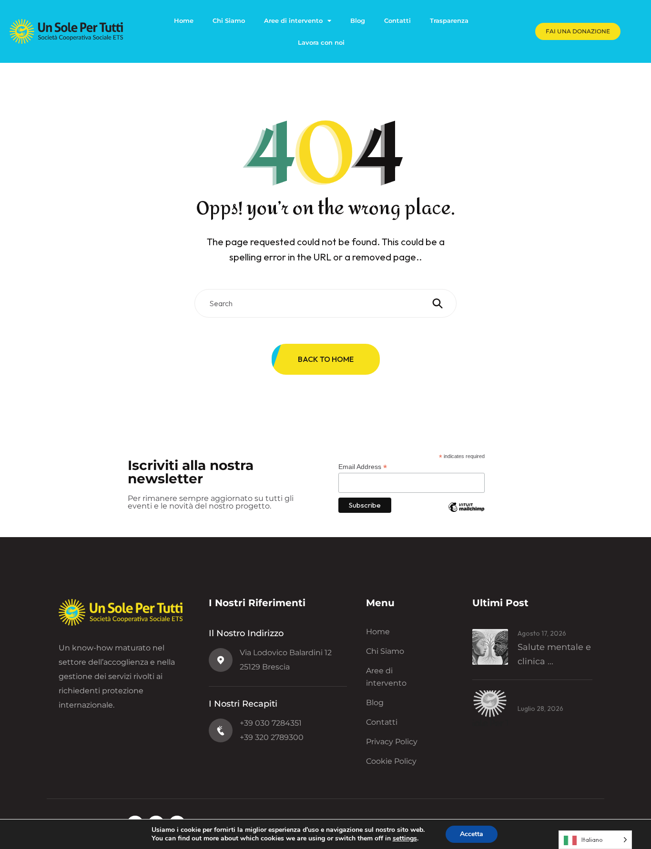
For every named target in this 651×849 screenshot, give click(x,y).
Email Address (362, 466)
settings (405, 838)
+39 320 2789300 (272, 737)
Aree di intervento (293, 20)
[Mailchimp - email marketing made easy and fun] (466, 514)
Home (183, 20)
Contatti (397, 20)
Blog (357, 20)
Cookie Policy (391, 761)
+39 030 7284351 (271, 723)
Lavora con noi (321, 42)
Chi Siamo (229, 20)
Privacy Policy (391, 741)
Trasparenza (449, 20)
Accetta (471, 834)
